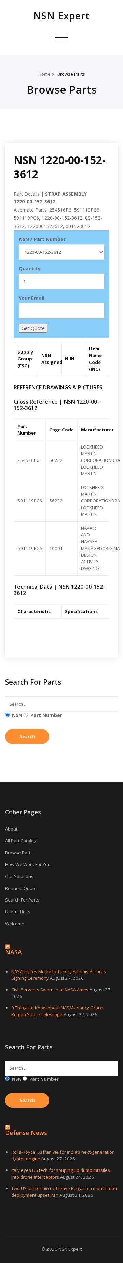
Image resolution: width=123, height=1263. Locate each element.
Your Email (31, 298)
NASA (13, 952)
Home (44, 74)
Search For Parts (22, 900)
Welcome (14, 924)
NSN (17, 715)
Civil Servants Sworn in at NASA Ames (49, 990)
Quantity (30, 268)
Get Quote (33, 328)
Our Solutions (19, 876)
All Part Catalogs (22, 841)
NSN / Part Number (42, 239)
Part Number (46, 715)
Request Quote (21, 888)
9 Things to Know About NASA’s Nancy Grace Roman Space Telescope (57, 1011)
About (11, 829)
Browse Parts (71, 74)
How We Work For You (28, 864)
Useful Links (17, 912)
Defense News (26, 1133)
